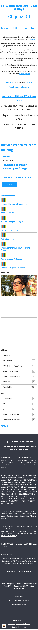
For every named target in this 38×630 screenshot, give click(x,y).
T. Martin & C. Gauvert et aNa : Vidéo (19, 534)
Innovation (6, 157)
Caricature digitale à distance (13, 268)
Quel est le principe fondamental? (19, 601)
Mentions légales (19, 621)
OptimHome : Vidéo (15, 478)
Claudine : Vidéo (12, 516)
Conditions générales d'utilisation (19, 624)
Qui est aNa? (19, 596)
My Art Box (31, 39)
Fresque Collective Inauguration (14, 204)
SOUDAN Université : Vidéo (12, 458)
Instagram (24, 87)
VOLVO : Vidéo (12, 480)
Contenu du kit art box (10, 230)
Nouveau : (7, 96)
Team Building (6, 584)
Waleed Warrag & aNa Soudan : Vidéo (16, 527)
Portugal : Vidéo (12, 462)
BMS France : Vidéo (17, 499)
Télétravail (18, 355)
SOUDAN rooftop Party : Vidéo (17, 460)
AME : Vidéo (11, 503)
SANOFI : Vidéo (13, 482)
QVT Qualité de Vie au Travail (18, 366)
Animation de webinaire (11, 239)
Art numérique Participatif (11, 259)
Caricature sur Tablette (12, 559)
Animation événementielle (18, 376)
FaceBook (13, 87)
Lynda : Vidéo (13, 514)
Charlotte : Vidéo (22, 511)
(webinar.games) (24, 74)
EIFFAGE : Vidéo (12, 487)
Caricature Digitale (27, 559)
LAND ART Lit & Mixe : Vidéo (12, 544)
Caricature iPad (7, 561)
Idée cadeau (18, 361)
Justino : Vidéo (8, 511)
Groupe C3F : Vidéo (17, 496)
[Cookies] (4, 626)
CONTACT (9, 82)
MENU (29, 82)
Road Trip (18, 382)
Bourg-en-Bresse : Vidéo (17, 465)
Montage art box (8, 213)
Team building (18, 387)
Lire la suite (9, 184)
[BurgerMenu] (33, 138)
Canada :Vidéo (25, 462)
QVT (18, 409)
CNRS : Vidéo (19, 485)
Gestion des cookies (19, 627)
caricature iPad (22, 561)
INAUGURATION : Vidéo (17, 501)
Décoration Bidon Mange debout (19, 571)
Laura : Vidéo (24, 516)
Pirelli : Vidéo (7, 475)
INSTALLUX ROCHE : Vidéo (17, 492)
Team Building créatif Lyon (12, 221)
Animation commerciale (18, 371)
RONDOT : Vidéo (26, 482)
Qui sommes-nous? (19, 605)
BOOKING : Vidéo (19, 475)
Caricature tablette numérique (22, 563)
